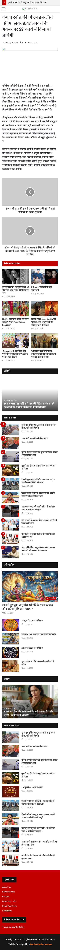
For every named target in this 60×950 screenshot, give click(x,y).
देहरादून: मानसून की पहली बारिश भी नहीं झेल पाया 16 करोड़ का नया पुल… (38, 508)
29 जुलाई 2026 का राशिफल (32, 787)
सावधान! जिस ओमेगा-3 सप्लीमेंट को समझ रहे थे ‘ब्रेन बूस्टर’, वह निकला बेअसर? (28, 713)
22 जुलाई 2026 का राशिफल (32, 648)
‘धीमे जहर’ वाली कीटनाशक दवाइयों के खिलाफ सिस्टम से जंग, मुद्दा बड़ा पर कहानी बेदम (43, 354)
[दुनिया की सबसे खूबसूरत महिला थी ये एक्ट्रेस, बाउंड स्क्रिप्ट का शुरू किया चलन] (15, 276)
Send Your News (9, 906)
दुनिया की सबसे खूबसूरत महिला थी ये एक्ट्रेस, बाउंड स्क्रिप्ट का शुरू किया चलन (15, 290)
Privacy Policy (8, 891)
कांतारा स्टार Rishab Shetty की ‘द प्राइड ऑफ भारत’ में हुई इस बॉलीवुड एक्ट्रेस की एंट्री (43, 322)
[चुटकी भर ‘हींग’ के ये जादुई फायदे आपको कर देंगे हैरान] (10, 470)
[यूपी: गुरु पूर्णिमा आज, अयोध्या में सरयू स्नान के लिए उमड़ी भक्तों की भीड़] (10, 429)
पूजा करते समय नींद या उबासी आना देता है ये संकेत (38, 663)
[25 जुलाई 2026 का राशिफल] (10, 625)
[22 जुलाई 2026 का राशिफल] (10, 652)
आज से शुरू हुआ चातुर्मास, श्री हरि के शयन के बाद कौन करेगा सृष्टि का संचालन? (27, 607)
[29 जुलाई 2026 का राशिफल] (10, 791)
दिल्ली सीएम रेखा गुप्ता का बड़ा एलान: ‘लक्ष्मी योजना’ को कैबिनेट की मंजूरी (38, 494)
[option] (30, 394)
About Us (6, 887)
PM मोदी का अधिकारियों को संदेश (35, 438)
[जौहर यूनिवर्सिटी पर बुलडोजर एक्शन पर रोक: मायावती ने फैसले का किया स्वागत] (10, 552)
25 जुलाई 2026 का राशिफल (32, 621)
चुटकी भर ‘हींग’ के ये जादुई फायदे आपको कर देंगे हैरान (27, 2)
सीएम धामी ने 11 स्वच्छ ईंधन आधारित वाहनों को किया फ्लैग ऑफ (39, 522)
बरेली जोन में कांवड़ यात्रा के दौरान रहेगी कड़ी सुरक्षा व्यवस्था (38, 535)
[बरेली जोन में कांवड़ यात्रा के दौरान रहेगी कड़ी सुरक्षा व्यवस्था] (10, 538)
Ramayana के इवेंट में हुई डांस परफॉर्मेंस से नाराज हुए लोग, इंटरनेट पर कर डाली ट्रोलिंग (15, 354)
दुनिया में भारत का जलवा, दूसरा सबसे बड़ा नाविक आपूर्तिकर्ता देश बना (40, 454)
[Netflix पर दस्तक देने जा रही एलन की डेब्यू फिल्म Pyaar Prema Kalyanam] (15, 308)
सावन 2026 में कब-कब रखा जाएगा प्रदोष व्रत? (39, 634)
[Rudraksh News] (30, 9)
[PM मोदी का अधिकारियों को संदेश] (10, 443)
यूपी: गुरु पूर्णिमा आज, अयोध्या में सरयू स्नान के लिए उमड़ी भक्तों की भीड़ (39, 426)
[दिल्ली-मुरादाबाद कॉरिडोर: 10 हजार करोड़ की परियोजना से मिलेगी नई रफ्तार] (10, 484)
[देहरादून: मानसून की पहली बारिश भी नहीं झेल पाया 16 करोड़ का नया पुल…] (10, 511)
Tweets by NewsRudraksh (13, 927)
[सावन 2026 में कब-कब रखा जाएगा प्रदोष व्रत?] (10, 638)
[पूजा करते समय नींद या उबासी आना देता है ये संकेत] (10, 666)
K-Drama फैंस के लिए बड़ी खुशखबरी (41, 288)
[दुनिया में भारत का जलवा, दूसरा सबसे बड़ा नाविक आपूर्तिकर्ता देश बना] (10, 456)
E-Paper (6, 896)
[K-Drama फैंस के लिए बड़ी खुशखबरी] (44, 276)
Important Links (9, 901)
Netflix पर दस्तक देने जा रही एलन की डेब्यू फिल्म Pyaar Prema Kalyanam (15, 322)
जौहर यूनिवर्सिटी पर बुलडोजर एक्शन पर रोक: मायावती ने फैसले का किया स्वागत (38, 549)
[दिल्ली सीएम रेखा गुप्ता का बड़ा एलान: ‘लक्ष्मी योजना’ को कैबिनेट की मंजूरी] (10, 497)
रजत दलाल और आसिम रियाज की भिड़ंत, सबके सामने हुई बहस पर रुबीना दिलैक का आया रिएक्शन (29, 405)
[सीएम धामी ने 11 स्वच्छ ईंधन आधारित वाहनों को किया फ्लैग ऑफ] (10, 525)
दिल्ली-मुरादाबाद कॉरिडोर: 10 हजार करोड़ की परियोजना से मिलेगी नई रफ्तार (38, 481)
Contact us (7, 910)
